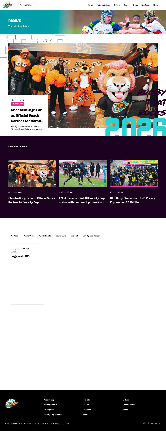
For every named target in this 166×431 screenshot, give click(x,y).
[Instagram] (144, 423)
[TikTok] (160, 423)
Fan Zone (87, 409)
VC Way (66, 423)
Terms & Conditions (41, 423)
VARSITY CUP (18, 104)
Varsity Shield (45, 236)
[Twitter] (152, 423)
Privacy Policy (55, 423)
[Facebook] (148, 423)
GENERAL (14, 252)
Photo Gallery (129, 404)
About (125, 409)
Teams (86, 404)
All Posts (15, 236)
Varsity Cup (28, 236)
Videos (126, 399)
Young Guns (61, 236)
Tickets (86, 399)
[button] (103, 5)
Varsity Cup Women (91, 236)
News (85, 414)
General (74, 236)
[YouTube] (156, 423)
